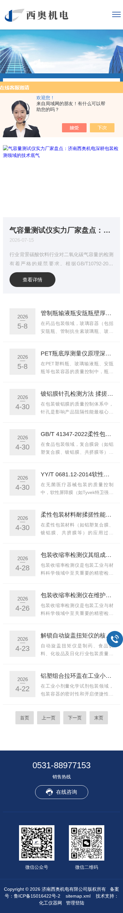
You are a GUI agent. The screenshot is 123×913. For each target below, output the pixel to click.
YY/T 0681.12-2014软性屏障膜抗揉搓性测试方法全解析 (77, 474)
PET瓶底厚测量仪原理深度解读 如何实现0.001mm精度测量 (77, 353)
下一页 (75, 717)
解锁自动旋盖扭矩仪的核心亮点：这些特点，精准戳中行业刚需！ (77, 635)
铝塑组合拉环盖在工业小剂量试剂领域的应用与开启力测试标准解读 (77, 676)
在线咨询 (66, 792)
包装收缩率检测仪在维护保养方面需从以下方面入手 (77, 595)
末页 (98, 717)
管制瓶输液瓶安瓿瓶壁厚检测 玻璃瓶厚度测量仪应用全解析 (77, 313)
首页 (24, 717)
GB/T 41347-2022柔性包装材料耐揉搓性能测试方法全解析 (77, 434)
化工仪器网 (50, 902)
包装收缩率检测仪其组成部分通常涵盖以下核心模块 (77, 555)
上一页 (48, 717)
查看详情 (32, 279)
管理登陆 (75, 902)
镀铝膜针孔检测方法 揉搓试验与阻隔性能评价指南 (77, 393)
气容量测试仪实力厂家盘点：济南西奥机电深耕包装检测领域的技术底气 (61, 230)
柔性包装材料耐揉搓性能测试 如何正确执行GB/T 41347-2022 (77, 514)
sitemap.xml (78, 896)
